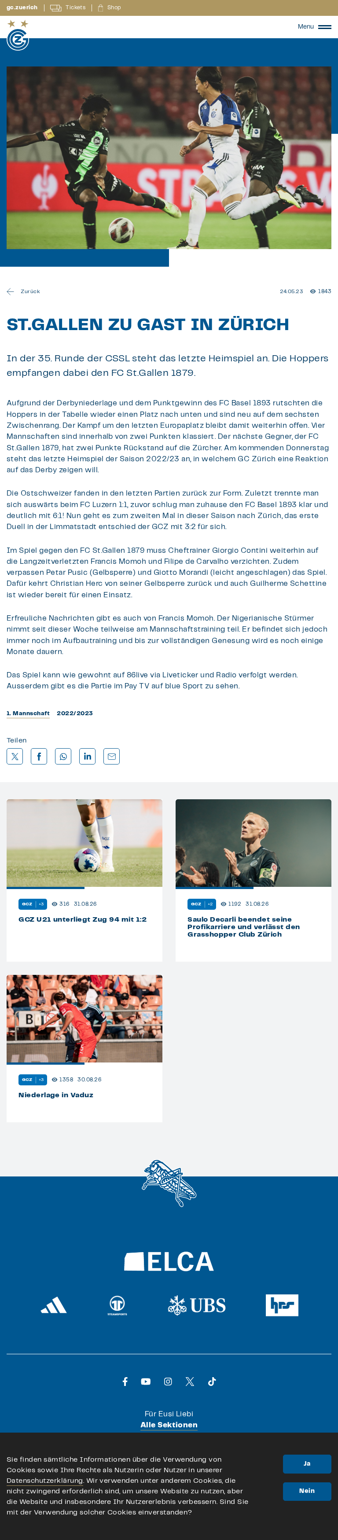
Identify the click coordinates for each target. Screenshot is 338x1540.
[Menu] (325, 27)
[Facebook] (125, 1381)
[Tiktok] (212, 1381)
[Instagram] (168, 1381)
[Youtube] (146, 1381)
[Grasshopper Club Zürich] (18, 35)
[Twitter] (190, 1381)
